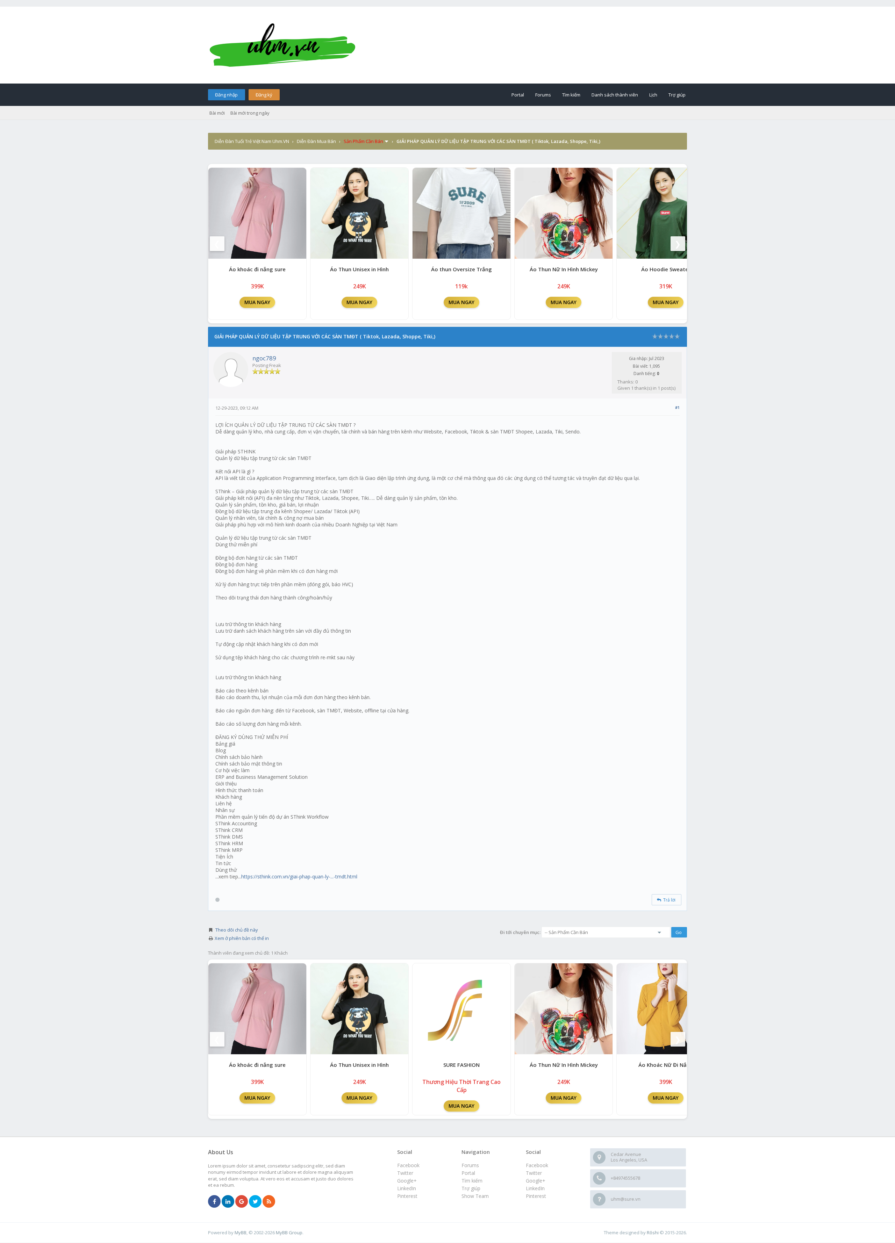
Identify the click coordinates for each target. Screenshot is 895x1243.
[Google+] (241, 1202)
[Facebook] (214, 1202)
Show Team (475, 1196)
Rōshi (653, 1232)
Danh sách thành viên (615, 95)
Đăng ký (264, 95)
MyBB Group (289, 1232)
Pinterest (536, 1196)
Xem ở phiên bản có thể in (242, 938)
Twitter (534, 1173)
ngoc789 (264, 358)
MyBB (240, 1232)
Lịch (653, 95)
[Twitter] (255, 1202)
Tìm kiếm (571, 95)
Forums (543, 95)
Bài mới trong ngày (250, 113)
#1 (677, 407)
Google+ (535, 1180)
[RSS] (269, 1202)
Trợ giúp (677, 95)
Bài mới (217, 113)
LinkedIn (535, 1188)
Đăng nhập (226, 95)
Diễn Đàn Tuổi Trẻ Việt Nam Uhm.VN (252, 141)
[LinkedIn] (228, 1202)
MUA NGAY (257, 302)
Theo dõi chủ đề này (236, 930)
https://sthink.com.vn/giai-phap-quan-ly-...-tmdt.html (299, 876)
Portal (517, 95)
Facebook (537, 1165)
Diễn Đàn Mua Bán (316, 141)
